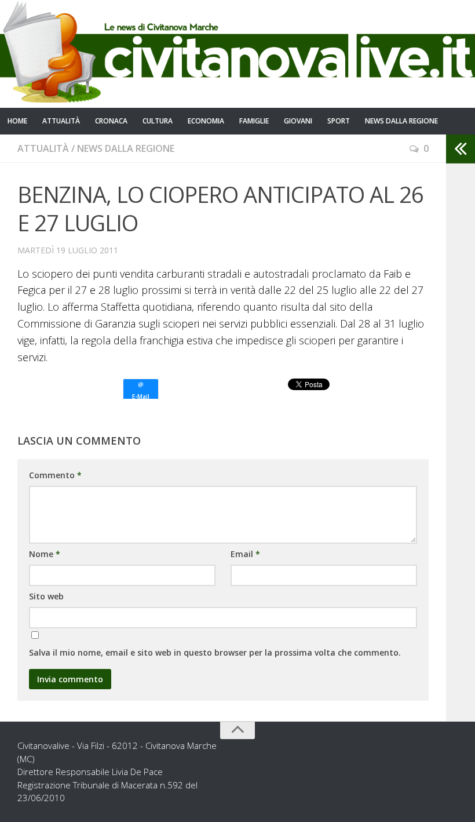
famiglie (254, 121)
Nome (44, 553)
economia (206, 121)
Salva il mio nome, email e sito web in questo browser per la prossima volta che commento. (215, 652)
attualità (61, 121)
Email (245, 553)
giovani (298, 121)
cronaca (111, 121)
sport (338, 121)
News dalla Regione (401, 121)
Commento (55, 475)
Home (17, 121)
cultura (157, 121)
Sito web (46, 596)
